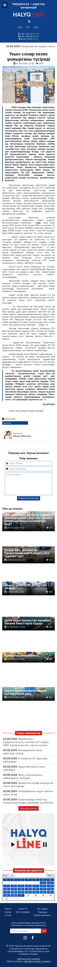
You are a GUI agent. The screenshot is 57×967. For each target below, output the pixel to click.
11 (14, 889)
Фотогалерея (23, 912)
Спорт (8, 915)
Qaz (36, 27)
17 (7, 892)
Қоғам (8, 912)
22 (43, 892)
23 (50, 892)
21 (36, 892)
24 (6, 895)
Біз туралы (42, 908)
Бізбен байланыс (42, 915)
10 (6, 889)
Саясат (8, 908)
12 (21, 889)
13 (28, 889)
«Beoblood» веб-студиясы (37, 961)
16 (50, 889)
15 (43, 889)
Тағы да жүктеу (28, 808)
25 (14, 895)
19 (21, 892)
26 (21, 895)
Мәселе (7, 423)
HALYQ (28, 14)
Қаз (20, 27)
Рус (28, 27)
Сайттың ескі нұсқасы (28, 958)
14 (36, 889)
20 (28, 892)
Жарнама (42, 912)
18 (14, 892)
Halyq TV (22, 908)
